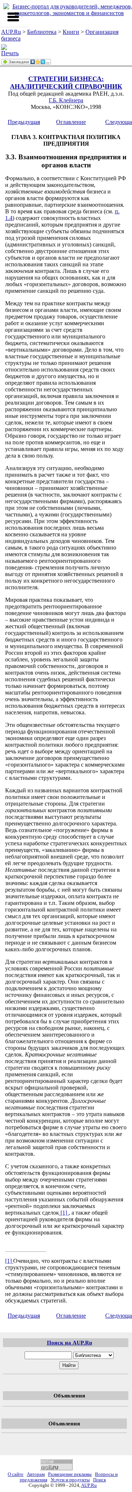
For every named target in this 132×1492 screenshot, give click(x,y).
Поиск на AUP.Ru (69, 1342)
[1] (64, 1212)
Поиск (99, 1479)
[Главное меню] (13, 17)
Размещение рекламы (70, 1474)
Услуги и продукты (70, 1479)
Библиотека (41, 32)
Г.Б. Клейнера (66, 100)
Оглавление (71, 122)
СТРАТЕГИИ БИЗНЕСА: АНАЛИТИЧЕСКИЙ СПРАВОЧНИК (66, 82)
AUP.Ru (11, 32)
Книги (71, 32)
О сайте (15, 1474)
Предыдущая (24, 122)
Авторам (36, 1474)
